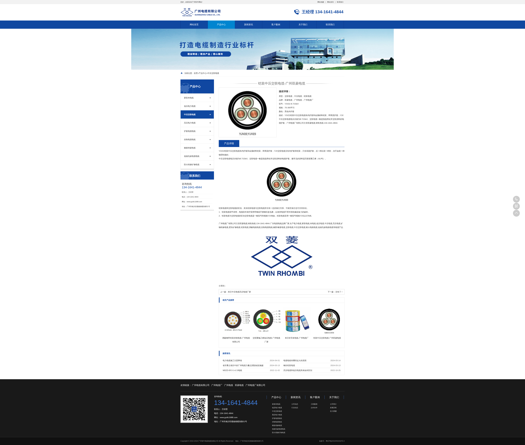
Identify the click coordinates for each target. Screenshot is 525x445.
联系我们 (340, 2)
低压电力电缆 (190, 106)
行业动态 (294, 408)
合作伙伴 (314, 408)
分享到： (222, 286)
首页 (196, 73)
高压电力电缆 (190, 123)
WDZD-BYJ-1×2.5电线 (232, 370)
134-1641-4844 (516, 199)
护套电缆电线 (190, 131)
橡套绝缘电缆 (190, 148)
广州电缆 (228, 385)
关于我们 (303, 24)
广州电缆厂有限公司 (227, 223)
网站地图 (320, 2)
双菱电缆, (244, 223)
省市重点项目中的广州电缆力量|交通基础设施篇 (243, 365)
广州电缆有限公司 (200, 385)
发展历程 (333, 408)
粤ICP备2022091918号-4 (335, 441)
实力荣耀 (333, 411)
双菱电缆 (239, 385)
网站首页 (330, 2)
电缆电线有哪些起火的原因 (294, 360)
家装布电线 (189, 98)
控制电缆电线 (190, 139)
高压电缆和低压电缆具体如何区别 (297, 370)
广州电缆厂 (216, 385)
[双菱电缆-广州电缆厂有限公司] (282, 283)
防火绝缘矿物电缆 (191, 164)
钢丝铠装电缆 (289, 365)
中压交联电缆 (213, 73)
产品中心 (221, 24)
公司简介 (333, 404)
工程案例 (314, 404)
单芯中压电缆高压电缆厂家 (239, 292)
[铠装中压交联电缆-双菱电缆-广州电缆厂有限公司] (282, 202)
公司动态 (294, 404)
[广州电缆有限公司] (200, 12)
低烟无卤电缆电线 (191, 156)
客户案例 (275, 24)
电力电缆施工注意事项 (232, 360)
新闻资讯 (248, 24)
